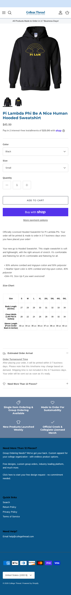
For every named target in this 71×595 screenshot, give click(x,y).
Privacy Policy (10, 512)
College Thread (15, 583)
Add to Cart (35, 200)
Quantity (7, 178)
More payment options (35, 220)
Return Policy (9, 507)
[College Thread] (35, 12)
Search (6, 502)
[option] (35, 59)
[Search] (11, 12)
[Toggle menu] (4, 12)
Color (6, 144)
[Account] (59, 12)
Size (5, 160)
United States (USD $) (16, 575)
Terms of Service (11, 516)
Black (8, 151)
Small (8, 167)
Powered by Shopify (30, 583)
